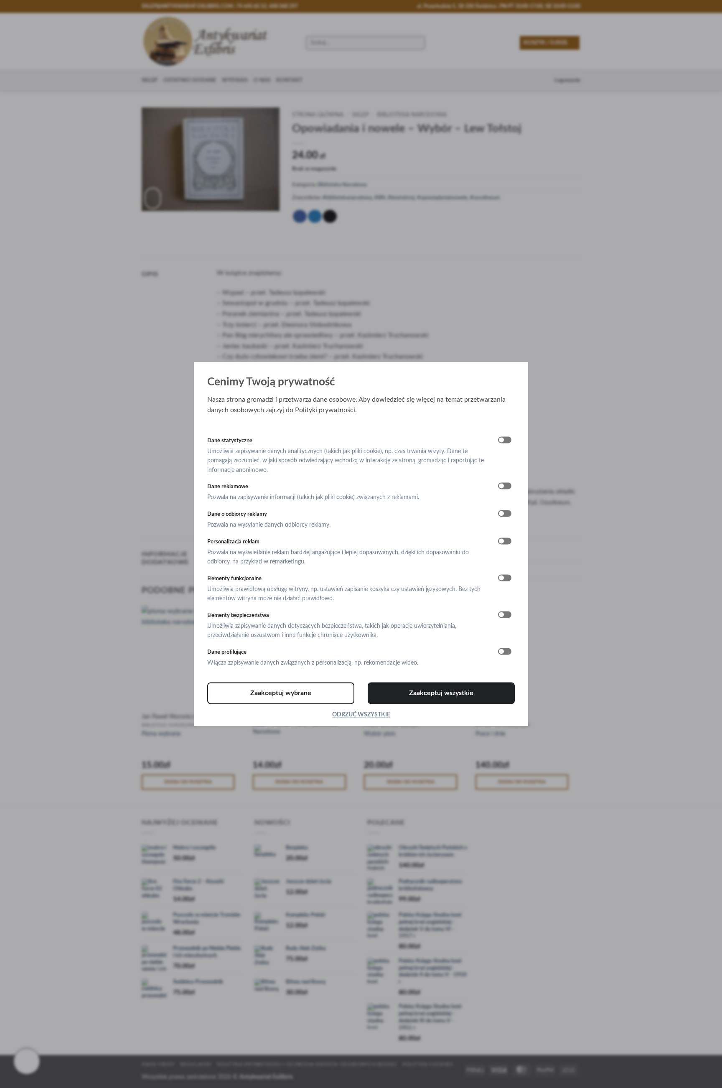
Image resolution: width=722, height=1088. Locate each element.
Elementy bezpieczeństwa (238, 615)
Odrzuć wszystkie (361, 715)
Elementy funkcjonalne (234, 578)
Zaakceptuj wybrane (280, 693)
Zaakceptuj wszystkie (441, 693)
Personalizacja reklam (233, 541)
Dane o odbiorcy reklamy (237, 514)
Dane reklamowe (227, 486)
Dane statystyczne (229, 440)
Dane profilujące (227, 652)
